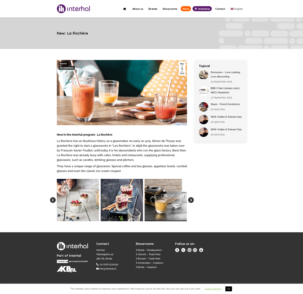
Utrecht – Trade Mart (149, 254)
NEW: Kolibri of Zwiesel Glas (226, 116)
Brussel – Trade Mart (149, 258)
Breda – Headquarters (150, 250)
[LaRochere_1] (78, 200)
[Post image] (203, 75)
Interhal (63, 64)
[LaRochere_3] (166, 200)
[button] (53, 200)
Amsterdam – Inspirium (150, 262)
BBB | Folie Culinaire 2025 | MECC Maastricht (225, 90)
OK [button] (228, 289)
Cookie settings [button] (213, 288)
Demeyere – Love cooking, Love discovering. (225, 74)
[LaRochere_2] (122, 200)
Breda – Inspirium (147, 267)
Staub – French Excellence (225, 104)
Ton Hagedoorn (66, 68)
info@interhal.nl (107, 268)
